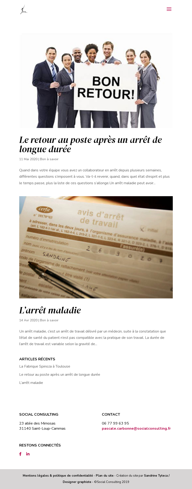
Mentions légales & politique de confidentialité (58, 476)
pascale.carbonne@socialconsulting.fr (136, 428)
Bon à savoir (49, 159)
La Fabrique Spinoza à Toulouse (44, 366)
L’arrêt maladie (50, 310)
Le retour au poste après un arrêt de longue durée (90, 144)
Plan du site (105, 476)
